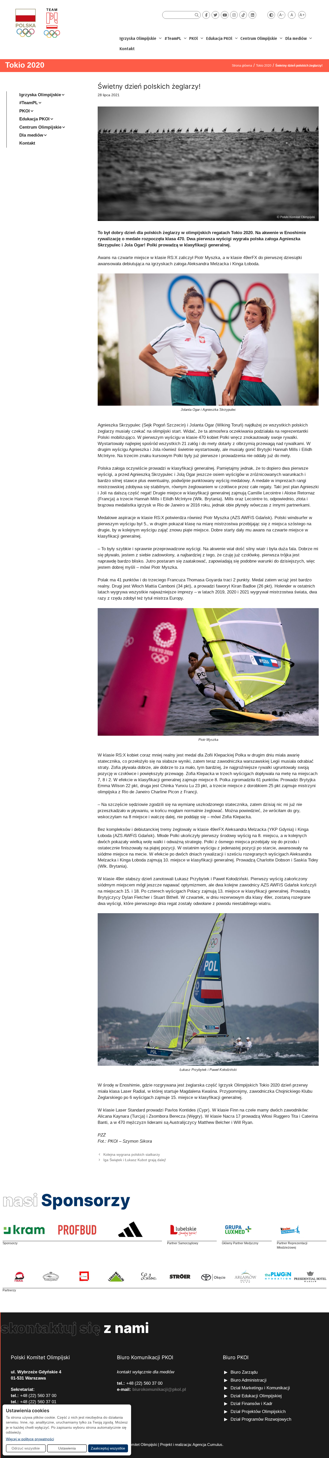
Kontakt (127, 48)
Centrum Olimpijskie (258, 38)
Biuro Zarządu (244, 1372)
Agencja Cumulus (207, 1444)
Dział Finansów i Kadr (252, 1403)
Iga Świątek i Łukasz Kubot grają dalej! (134, 1160)
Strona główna (242, 65)
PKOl (193, 38)
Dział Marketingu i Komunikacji (260, 1387)
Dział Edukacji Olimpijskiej (256, 1395)
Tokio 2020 (24, 65)
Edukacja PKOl (219, 38)
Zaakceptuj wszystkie (108, 1448)
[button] (159, 38)
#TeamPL (172, 38)
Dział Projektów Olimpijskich (258, 1411)
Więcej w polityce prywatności (30, 1439)
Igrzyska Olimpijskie (138, 38)
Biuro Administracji (249, 1380)
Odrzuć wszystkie (26, 1448)
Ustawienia (67, 1448)
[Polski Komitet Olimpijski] (36, 22)
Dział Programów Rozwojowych (261, 1419)
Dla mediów (296, 38)
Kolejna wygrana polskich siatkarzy (131, 1154)
